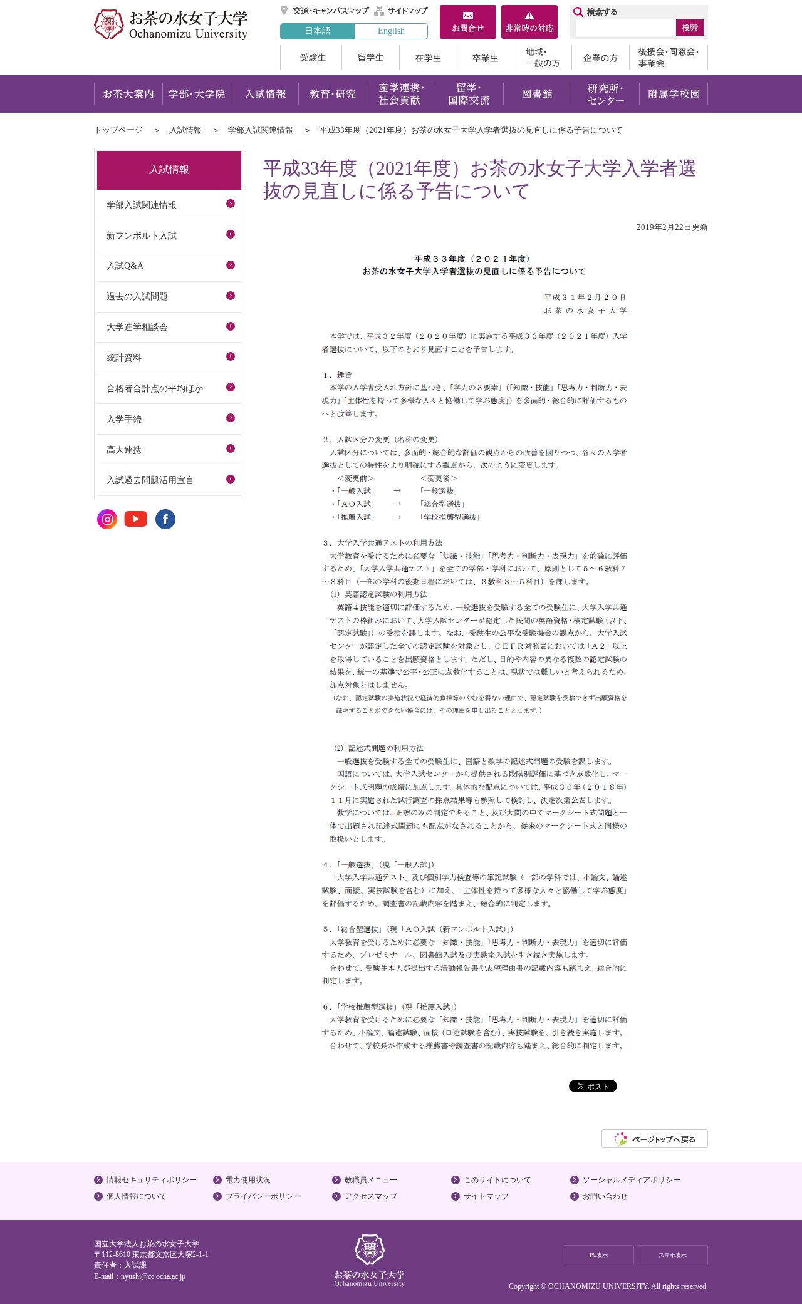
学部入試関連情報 (260, 130)
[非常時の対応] (529, 23)
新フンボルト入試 (142, 235)
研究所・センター (605, 94)
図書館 (537, 94)
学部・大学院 (196, 94)
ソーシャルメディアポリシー (631, 1180)
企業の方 (600, 57)
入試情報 (264, 94)
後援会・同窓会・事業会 (668, 57)
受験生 (310, 57)
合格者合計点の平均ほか (155, 388)
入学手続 (124, 419)
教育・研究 (332, 94)
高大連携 (124, 450)
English (391, 31)
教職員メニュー (371, 1180)
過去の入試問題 (137, 296)
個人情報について (137, 1196)
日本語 (318, 31)
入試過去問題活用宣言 (150, 480)
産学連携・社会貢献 (401, 94)
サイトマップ (401, 10)
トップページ (118, 130)
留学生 (370, 57)
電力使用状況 (248, 1180)
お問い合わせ (605, 1196)
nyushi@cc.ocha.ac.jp (153, 1276)
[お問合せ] (468, 23)
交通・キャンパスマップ (325, 10)
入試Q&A (125, 266)
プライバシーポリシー (263, 1196)
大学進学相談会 (137, 327)
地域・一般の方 (542, 57)
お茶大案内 (128, 94)
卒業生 (485, 57)
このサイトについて (497, 1180)
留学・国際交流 (469, 94)
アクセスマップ (371, 1196)
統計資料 (124, 358)
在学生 (428, 57)
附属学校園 (674, 94)
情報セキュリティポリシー (152, 1180)
